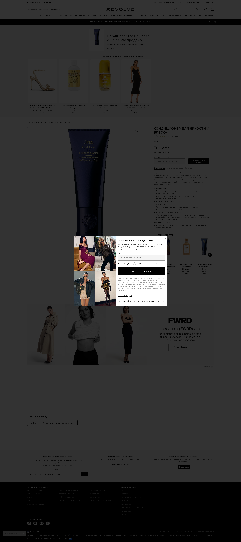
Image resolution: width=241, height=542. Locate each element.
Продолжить (141, 271)
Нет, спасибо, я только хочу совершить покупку (141, 301)
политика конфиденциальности (149, 286)
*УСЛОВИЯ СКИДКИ (125, 296)
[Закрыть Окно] (165, 238)
